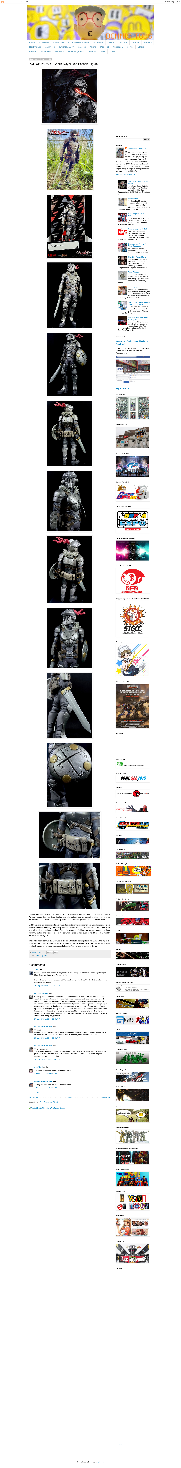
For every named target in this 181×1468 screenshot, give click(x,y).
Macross (82, 47)
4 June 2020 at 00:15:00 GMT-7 (46, 1074)
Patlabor (33, 51)
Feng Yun (122, 42)
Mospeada (118, 47)
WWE (103, 51)
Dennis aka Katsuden (43, 1027)
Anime (32, 42)
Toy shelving (133, 199)
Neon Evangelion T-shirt (137, 229)
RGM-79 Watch (134, 272)
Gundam (148, 42)
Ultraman (92, 51)
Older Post (105, 1098)
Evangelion (98, 42)
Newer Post (33, 1098)
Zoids (112, 51)
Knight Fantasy (66, 47)
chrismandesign (41, 993)
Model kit (104, 47)
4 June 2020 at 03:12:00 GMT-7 (46, 1088)
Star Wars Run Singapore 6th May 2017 (138, 318)
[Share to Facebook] (54, 952)
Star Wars (59, 51)
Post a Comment (38, 1093)
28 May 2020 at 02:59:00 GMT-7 (47, 1038)
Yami (36, 969)
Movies (130, 47)
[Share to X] (52, 952)
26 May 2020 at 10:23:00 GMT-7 (47, 986)
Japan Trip (50, 47)
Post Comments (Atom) (49, 1102)
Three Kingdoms (76, 51)
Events (111, 42)
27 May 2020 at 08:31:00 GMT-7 (47, 1019)
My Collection (133, 287)
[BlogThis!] (50, 952)
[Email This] (47, 952)
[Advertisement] (133, 95)
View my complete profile (125, 174)
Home (70, 1098)
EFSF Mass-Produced (78, 42)
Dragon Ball (58, 42)
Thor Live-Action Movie (137, 257)
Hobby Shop (35, 47)
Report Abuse (122, 388)
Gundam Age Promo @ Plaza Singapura (137, 245)
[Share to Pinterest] (57, 952)
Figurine (135, 42)
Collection (44, 42)
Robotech (46, 51)
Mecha (93, 47)
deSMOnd (38, 1067)
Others (141, 47)
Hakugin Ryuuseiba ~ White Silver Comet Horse (139, 303)
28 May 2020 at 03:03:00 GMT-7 (47, 1059)
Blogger (101, 1462)
